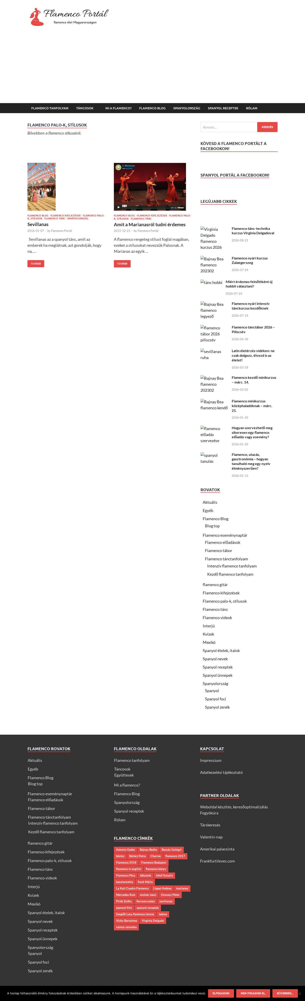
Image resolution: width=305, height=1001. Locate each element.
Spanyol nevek (215, 658)
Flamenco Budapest (153, 862)
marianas (182, 888)
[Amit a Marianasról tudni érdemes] (153, 187)
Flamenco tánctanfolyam (226, 558)
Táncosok (85, 108)
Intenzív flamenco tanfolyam (232, 565)
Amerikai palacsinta (217, 848)
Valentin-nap (211, 836)
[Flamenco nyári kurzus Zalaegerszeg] (214, 258)
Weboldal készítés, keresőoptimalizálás (234, 806)
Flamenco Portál (61, 230)
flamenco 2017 (175, 856)
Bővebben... (285, 993)
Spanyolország (186, 108)
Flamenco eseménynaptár (225, 535)
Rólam (251, 108)
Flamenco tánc (54, 218)
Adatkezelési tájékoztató (221, 772)
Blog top (212, 525)
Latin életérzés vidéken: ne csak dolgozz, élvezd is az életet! (253, 355)
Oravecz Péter (170, 895)
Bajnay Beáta (148, 849)
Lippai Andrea (162, 888)
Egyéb (208, 510)
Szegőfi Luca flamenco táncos (135, 914)
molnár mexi (148, 895)
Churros (155, 856)
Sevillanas (37, 224)
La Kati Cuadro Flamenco (132, 888)
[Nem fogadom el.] (299, 993)
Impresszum (210, 760)
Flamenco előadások (222, 542)
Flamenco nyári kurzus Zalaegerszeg (250, 260)
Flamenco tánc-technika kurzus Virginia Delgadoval (253, 230)
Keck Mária (145, 882)
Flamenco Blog (152, 108)
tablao (163, 914)
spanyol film (124, 907)
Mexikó (209, 642)
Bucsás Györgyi (172, 849)
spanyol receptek (148, 907)
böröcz (120, 856)
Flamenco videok (217, 617)
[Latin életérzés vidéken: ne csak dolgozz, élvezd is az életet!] (214, 351)
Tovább (34, 262)
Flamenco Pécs (125, 875)
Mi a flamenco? (118, 108)
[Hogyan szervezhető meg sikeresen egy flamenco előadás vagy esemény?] (214, 428)
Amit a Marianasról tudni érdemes (150, 224)
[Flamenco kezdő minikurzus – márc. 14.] (214, 378)
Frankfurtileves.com (217, 860)
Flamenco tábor (218, 550)
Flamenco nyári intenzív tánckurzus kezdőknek (251, 305)
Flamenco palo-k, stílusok (225, 601)
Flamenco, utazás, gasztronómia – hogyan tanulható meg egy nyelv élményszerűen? (251, 461)
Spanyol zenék (217, 707)
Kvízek (208, 634)
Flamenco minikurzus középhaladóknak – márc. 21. (252, 405)
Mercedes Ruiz (125, 895)
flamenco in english (128, 869)
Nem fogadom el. (253, 993)
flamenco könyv (156, 869)
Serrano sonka (145, 901)
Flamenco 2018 (126, 862)
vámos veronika (126, 927)
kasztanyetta (124, 882)
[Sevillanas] (66, 187)
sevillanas (166, 901)
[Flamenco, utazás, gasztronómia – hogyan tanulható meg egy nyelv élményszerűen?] (214, 455)
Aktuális (210, 502)
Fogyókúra (209, 812)
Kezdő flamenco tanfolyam (230, 574)
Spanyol (212, 690)
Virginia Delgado (153, 920)
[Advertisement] (152, 70)
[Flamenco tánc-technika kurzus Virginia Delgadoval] (214, 229)
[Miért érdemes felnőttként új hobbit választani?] (211, 282)
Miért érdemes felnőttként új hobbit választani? (249, 283)
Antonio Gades (125, 849)
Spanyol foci (215, 698)
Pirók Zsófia (124, 901)
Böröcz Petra (137, 856)
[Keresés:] (239, 127)
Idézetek (145, 875)
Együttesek (124, 775)
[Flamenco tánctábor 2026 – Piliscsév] (214, 327)
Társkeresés (210, 824)
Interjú (209, 625)
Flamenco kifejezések (65, 215)
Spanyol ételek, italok (221, 650)
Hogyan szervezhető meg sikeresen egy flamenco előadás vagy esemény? (252, 432)
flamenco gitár (215, 584)
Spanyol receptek (223, 108)
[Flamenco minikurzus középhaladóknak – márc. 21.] (214, 401)
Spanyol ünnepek (217, 675)
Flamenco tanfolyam (50, 108)
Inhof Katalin (164, 875)
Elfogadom (221, 993)
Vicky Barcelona (126, 920)
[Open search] (275, 108)
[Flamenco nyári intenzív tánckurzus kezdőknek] (214, 304)
